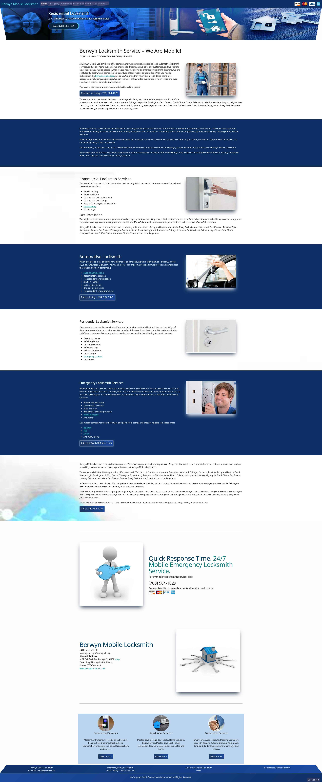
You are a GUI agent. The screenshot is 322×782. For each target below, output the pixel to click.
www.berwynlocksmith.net (92, 668)
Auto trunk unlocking (94, 272)
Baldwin (87, 427)
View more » (106, 756)
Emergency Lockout (93, 356)
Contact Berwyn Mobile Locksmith (120, 770)
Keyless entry (90, 206)
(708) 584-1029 (162, 583)
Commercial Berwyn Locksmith (41, 770)
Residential (78, 3)
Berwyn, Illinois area (104, 76)
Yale (85, 430)
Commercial (91, 3)
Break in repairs (91, 414)
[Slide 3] (165, 36)
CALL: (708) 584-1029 (63, 25)
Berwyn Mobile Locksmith (20, 4)
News (198, 770)
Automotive (66, 3)
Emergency (53, 3)
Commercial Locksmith (69, 13)
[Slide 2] (161, 36)
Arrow (86, 433)
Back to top (313, 779)
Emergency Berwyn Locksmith (120, 767)
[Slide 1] (156, 36)
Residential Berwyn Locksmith (277, 767)
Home (44, 3)
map (117, 659)
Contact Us (103, 3)
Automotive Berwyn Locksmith (199, 767)
